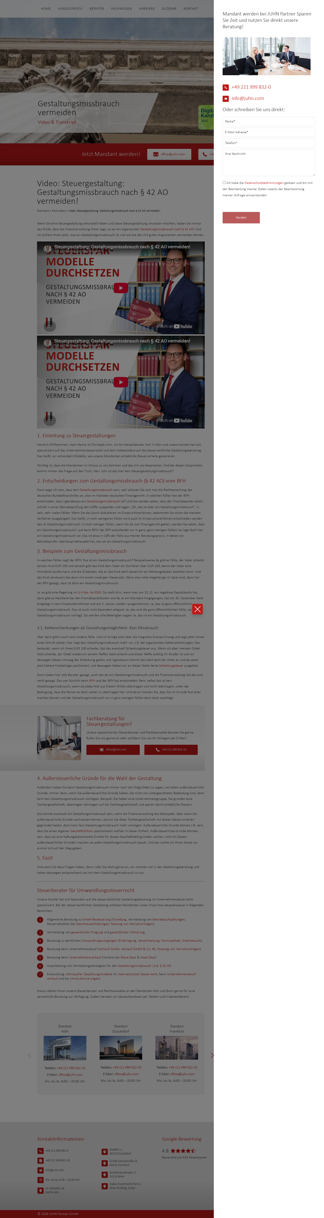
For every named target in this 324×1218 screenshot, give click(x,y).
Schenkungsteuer (171, 666)
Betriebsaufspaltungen (169, 919)
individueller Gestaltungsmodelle (88, 974)
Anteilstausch (191, 941)
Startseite (43, 211)
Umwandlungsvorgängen (99, 941)
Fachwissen (121, 9)
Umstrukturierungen (84, 978)
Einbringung (127, 941)
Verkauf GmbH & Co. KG (138, 949)
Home (46, 9)
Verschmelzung (149, 941)
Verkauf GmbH (109, 949)
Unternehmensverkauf (85, 957)
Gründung (119, 919)
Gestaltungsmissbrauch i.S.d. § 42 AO (144, 966)
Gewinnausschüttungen (92, 924)
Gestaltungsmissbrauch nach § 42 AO (166, 229)
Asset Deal (147, 957)
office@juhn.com (173, 154)
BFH (92, 681)
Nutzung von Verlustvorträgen (132, 924)
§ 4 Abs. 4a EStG (89, 592)
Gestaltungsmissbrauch (96, 490)
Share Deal (128, 957)
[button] (30, 1055)
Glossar (169, 9)
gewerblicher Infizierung (127, 932)
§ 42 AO (154, 481)
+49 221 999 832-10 (174, 749)
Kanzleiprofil (70, 9)
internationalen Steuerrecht (137, 974)
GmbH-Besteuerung (96, 919)
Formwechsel (170, 941)
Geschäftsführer (81, 831)
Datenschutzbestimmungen (264, 183)
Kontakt (191, 9)
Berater (97, 9)
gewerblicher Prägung (87, 932)
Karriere (147, 9)
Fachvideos (58, 211)
